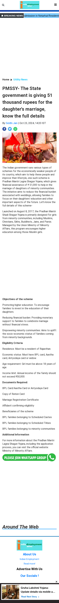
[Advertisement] (29, 48)
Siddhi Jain (11, 123)
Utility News (20, 79)
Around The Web (20, 527)
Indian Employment (29, 559)
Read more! (29, 563)
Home (5, 79)
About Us (29, 554)
